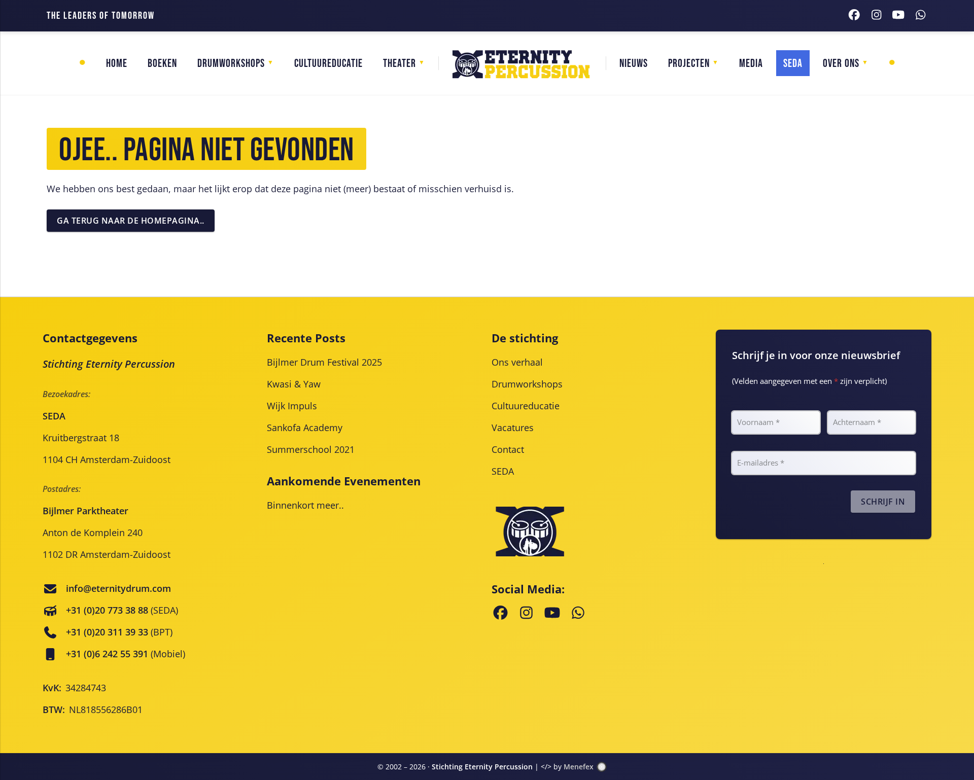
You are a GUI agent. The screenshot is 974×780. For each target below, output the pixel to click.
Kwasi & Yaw (294, 384)
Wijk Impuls (292, 406)
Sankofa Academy (304, 427)
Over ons (841, 63)
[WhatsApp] (921, 16)
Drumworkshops (231, 63)
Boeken (162, 63)
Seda (793, 63)
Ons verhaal (517, 362)
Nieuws (633, 63)
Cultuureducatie (328, 63)
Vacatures (513, 427)
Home (116, 63)
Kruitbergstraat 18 (81, 438)
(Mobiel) (125, 654)
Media (751, 63)
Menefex (579, 766)
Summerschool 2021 (311, 449)
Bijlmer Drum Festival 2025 (324, 362)
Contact (508, 449)
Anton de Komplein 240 (93, 532)
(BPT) (119, 632)
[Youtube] (898, 16)
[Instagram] (876, 16)
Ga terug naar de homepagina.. (130, 220)
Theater (399, 63)
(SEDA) (122, 610)
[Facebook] (854, 16)
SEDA (503, 471)
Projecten (689, 63)
